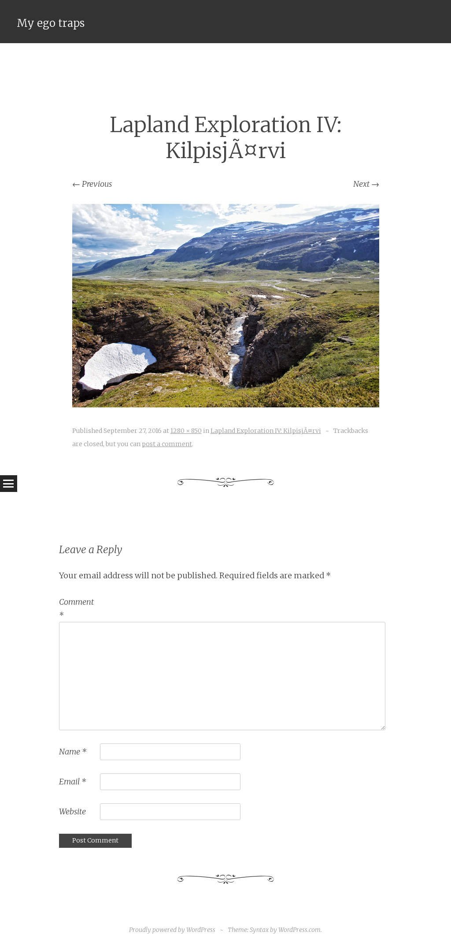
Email (72, 781)
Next (366, 184)
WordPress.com (299, 930)
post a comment (167, 444)
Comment (76, 608)
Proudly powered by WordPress (172, 930)
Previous (92, 184)
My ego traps (51, 23)
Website (72, 811)
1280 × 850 (186, 431)
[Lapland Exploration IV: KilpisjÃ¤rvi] (225, 404)
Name (72, 752)
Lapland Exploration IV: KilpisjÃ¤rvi (266, 431)
